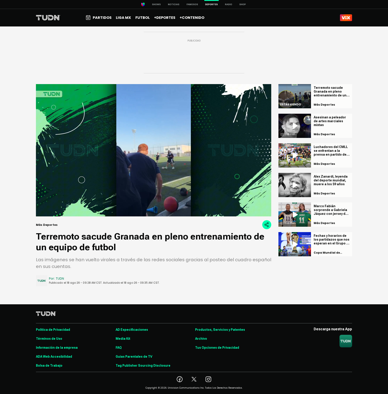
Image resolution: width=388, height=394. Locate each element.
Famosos (192, 4)
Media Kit (123, 338)
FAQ (119, 347)
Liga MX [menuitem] (123, 17)
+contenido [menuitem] (192, 17)
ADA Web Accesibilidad (54, 356)
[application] (153, 150)
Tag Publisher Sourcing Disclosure (143, 365)
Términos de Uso (49, 338)
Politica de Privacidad (53, 329)
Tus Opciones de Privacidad (217, 347)
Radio (228, 4)
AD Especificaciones (132, 329)
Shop (242, 4)
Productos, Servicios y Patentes (220, 329)
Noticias (173, 4)
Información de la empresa (57, 347)
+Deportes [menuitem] (164, 17)
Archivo (201, 338)
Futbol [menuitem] (142, 17)
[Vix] (346, 17)
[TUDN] (48, 17)
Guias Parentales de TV (134, 356)
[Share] (266, 224)
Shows (156, 4)
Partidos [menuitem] (102, 17)
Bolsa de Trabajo (49, 365)
